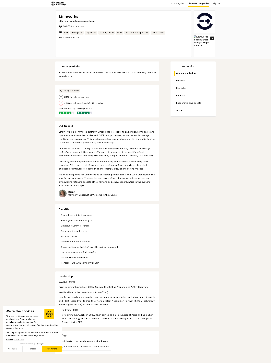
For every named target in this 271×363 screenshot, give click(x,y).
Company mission (186, 73)
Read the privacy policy (15, 340)
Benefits (180, 95)
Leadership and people (188, 103)
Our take (181, 88)
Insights (180, 80)
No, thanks (13, 349)
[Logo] (58, 4)
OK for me (52, 349)
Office (179, 110)
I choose (32, 349)
